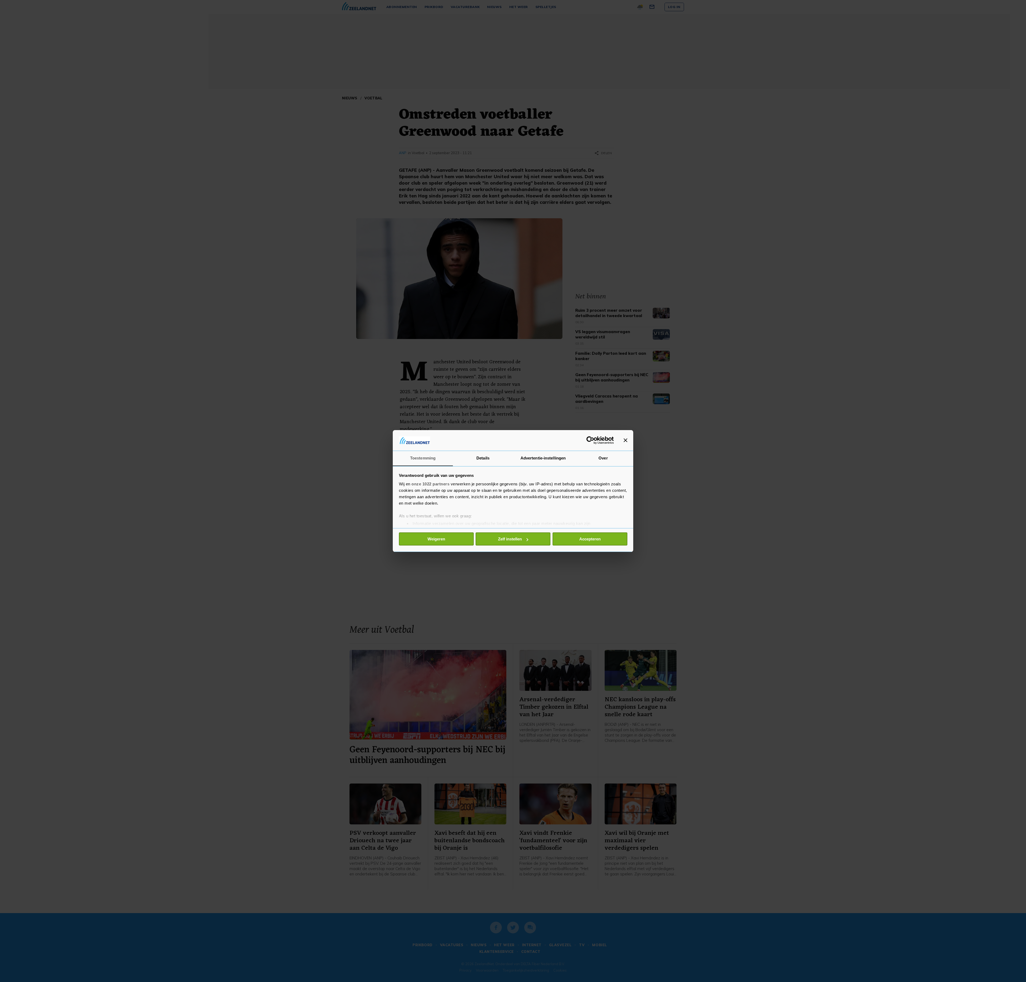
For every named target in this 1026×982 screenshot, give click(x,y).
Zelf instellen (510, 539)
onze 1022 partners (430, 484)
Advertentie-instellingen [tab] (543, 458)
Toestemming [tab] (423, 458)
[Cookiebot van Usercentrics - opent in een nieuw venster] (590, 440)
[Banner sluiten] (625, 440)
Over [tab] (603, 458)
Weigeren (436, 539)
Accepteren (590, 539)
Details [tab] (482, 458)
